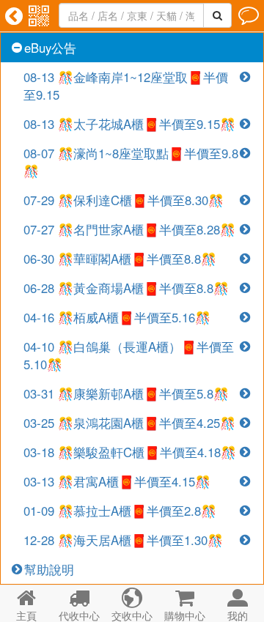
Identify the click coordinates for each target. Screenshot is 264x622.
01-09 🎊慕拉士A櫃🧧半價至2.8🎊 (119, 510)
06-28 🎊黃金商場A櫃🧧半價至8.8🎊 (126, 288)
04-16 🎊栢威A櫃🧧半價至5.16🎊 (116, 317)
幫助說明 (49, 569)
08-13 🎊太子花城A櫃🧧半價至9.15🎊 (129, 124)
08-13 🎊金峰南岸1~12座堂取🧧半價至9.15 (125, 85)
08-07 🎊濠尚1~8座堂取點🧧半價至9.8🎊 (130, 161)
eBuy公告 (50, 47)
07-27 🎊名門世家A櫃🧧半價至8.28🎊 (129, 229)
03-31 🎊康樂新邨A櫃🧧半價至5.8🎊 (126, 393)
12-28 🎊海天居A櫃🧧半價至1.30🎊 (123, 540)
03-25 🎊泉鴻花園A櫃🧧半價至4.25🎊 (129, 423)
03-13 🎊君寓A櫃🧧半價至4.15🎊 (116, 481)
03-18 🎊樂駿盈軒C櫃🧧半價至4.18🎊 (129, 452)
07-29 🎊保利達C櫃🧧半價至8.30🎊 (123, 200)
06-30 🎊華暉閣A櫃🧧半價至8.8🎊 (119, 258)
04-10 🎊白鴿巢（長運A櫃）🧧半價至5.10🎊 (128, 355)
